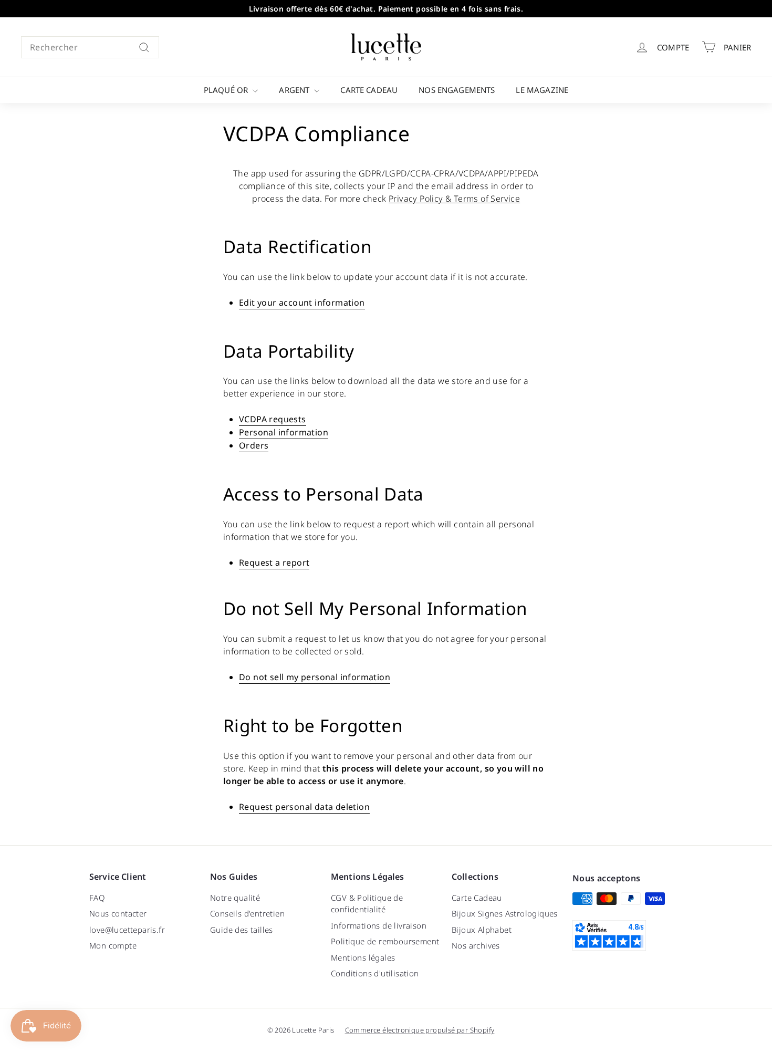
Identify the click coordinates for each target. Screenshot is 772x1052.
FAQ (97, 897)
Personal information (283, 432)
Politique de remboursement (385, 941)
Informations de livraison (378, 925)
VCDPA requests (272, 419)
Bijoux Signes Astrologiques (505, 913)
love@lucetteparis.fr (127, 929)
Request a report (274, 562)
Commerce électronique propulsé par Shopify (420, 1030)
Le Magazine (542, 90)
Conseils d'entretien (247, 913)
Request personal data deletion (304, 807)
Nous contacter (118, 913)
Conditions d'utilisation (375, 973)
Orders (253, 445)
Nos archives (476, 945)
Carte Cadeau (369, 90)
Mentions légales (363, 957)
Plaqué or (227, 90)
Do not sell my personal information (314, 677)
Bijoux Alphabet (482, 929)
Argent (295, 90)
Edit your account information (302, 302)
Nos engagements (457, 90)
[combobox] (90, 47)
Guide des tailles (241, 929)
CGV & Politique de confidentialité (367, 903)
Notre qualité (235, 897)
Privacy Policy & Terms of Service (454, 198)
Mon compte (113, 945)
